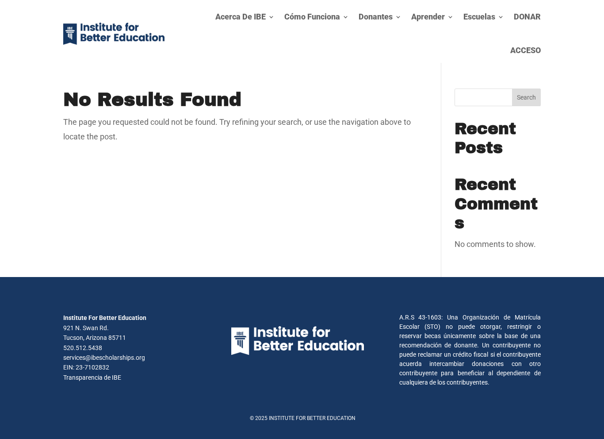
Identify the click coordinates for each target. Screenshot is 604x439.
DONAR (527, 16)
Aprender (428, 16)
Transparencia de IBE (92, 377)
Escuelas (479, 16)
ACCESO (525, 50)
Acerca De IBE (240, 16)
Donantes (376, 16)
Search (526, 97)
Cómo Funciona (312, 16)
